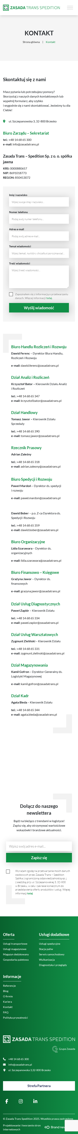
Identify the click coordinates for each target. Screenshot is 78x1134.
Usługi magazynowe (14, 949)
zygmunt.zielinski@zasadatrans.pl (42, 653)
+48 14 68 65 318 (28, 462)
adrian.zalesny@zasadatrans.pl (40, 466)
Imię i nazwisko (18, 195)
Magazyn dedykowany (16, 954)
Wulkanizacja (47, 959)
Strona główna (31, 42)
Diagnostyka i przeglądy (53, 965)
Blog (5, 991)
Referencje (9, 985)
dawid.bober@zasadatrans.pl (39, 530)
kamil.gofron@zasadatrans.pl (39, 684)
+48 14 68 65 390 (28, 431)
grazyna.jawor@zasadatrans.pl (40, 591)
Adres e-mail (16, 229)
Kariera (7, 1001)
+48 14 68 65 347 (28, 396)
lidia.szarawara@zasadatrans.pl (40, 560)
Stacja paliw (46, 949)
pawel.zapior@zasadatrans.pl (39, 622)
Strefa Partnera (39, 1086)
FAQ (5, 1012)
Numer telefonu (18, 212)
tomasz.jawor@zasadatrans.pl (39, 436)
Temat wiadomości (20, 246)
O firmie (8, 996)
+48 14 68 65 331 (28, 648)
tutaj (30, 893)
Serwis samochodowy (51, 954)
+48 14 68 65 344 (28, 710)
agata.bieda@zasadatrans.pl (38, 714)
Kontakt (7, 1007)
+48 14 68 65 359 (28, 525)
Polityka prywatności (15, 1017)
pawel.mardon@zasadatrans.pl (40, 498)
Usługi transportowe (15, 943)
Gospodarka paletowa (16, 959)
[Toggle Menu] (70, 7)
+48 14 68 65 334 (28, 618)
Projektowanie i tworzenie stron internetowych (22, 1127)
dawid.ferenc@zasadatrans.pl (39, 365)
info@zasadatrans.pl (25, 144)
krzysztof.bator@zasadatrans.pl (41, 400)
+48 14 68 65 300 (20, 139)
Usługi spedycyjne (49, 943)
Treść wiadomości (19, 263)
